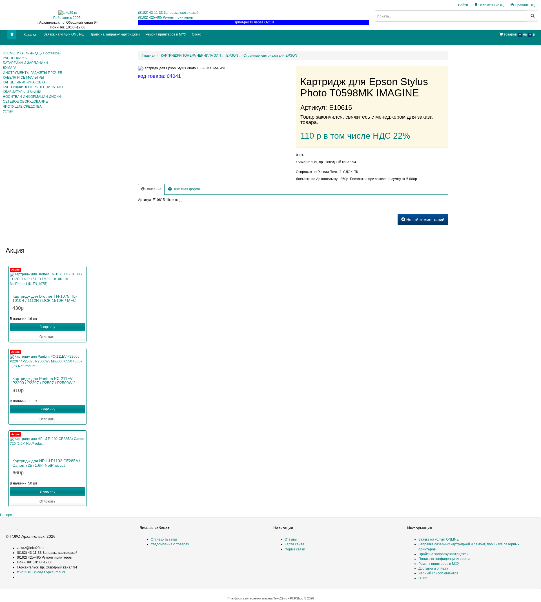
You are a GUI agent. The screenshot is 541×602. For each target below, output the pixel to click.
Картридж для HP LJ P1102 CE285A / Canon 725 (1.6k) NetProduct (46, 463)
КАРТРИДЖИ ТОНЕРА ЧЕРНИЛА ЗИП (33, 87)
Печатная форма (186, 189)
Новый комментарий (424, 219)
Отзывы (291, 539)
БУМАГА (9, 68)
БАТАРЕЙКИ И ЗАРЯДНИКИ (25, 63)
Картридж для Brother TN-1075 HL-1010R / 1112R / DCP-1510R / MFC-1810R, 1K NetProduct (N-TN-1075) (44, 300)
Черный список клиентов (438, 573)
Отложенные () (491, 5)
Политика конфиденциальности (444, 559)
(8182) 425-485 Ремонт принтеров (165, 17)
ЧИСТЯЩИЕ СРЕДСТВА (22, 107)
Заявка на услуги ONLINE (64, 34)
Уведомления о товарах (170, 544)
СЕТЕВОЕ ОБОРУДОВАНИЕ (25, 101)
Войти (463, 5)
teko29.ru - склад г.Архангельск (41, 572)
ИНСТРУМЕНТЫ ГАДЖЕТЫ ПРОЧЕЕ (32, 73)
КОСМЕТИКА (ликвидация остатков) (32, 53)
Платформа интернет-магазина (249, 598)
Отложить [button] (47, 337)
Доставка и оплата (433, 568)
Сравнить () (524, 5)
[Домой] (11, 34)
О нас (196, 34)
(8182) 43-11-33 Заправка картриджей (168, 13)
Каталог (30, 35)
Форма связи (295, 549)
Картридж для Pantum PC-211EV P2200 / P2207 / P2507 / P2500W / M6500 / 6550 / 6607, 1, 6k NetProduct (47, 382)
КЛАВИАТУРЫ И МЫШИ (22, 92)
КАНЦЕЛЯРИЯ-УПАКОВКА (24, 82)
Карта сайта (294, 544)
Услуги (8, 111)
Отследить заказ (164, 539)
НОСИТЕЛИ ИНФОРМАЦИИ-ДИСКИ (32, 97)
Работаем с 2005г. (67, 18)
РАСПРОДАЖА (15, 58)
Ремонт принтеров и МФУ (165, 34)
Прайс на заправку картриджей (115, 34)
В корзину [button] (47, 327)
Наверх (6, 515)
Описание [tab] (153, 189)
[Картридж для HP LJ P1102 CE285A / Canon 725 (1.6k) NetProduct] (47, 445)
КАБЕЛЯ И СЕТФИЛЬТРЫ (23, 77)
